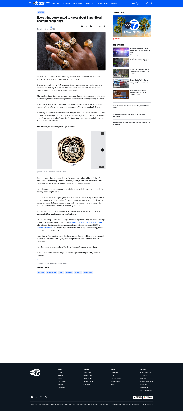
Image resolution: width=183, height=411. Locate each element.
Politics (60, 384)
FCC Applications (116, 404)
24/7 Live (55, 3)
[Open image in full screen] (102, 133)
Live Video (114, 372)
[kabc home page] (35, 372)
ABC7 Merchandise (146, 390)
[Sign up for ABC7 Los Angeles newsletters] (46, 397)
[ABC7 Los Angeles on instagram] (41, 397)
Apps (112, 375)
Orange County (78, 3)
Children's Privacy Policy (57, 404)
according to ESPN (44, 227)
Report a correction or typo (44, 260)
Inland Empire (89, 3)
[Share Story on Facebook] (82, 26)
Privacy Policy (33, 404)
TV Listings (143, 375)
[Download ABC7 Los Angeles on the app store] (137, 397)
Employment (144, 387)
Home (60, 372)
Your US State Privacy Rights (71, 404)
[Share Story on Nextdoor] (95, 26)
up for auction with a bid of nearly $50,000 (85, 222)
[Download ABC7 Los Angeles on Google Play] (148, 397)
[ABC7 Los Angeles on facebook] (32, 397)
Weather (60, 375)
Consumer (61, 387)
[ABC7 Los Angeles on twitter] (36, 397)
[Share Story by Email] (99, 26)
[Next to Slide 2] (102, 150)
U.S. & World (62, 381)
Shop (112, 384)
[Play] (132, 26)
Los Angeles (66, 3)
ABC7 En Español (116, 378)
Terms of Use (83, 404)
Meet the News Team (146, 381)
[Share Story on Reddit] (90, 26)
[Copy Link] (104, 26)
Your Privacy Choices (44, 404)
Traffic (60, 378)
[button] (30, 3)
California (114, 3)
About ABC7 (144, 378)
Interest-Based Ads (93, 404)
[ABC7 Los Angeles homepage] (41, 3)
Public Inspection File (105, 404)
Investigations (115, 381)
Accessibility (144, 384)
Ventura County (102, 3)
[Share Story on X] (86, 26)
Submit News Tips (145, 372)
